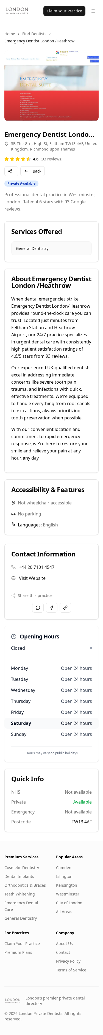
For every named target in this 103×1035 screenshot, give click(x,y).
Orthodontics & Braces (25, 885)
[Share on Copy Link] (65, 608)
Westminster (67, 894)
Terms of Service (71, 970)
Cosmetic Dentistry (21, 867)
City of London (69, 902)
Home (9, 33)
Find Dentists (34, 33)
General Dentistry (20, 918)
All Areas (64, 911)
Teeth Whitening (19, 894)
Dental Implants (19, 876)
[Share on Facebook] (51, 608)
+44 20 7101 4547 (36, 567)
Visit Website (32, 578)
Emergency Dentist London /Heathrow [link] (39, 40)
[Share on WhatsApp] (38, 608)
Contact (63, 952)
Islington (64, 876)
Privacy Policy (68, 961)
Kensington (66, 885)
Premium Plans (18, 952)
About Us (64, 943)
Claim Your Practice (64, 10)
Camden (63, 867)
